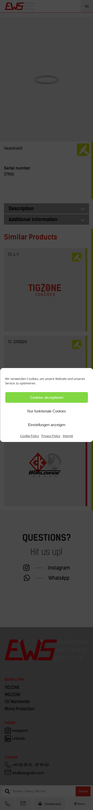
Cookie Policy (29, 436)
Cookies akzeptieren (46, 397)
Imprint (68, 436)
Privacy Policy (50, 436)
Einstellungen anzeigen (46, 425)
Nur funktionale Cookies (46, 411)
